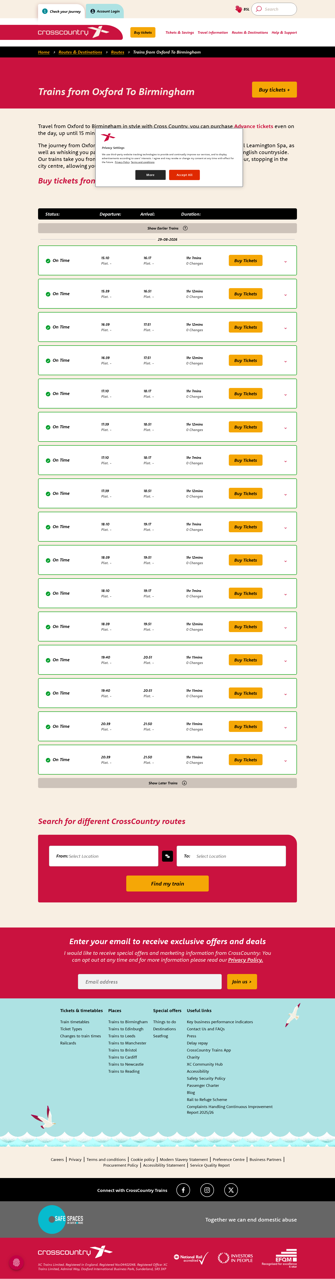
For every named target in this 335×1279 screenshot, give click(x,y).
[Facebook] (183, 1190)
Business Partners (265, 1159)
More (150, 175)
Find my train (167, 883)
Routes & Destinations (80, 52)
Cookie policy (143, 1159)
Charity (193, 1057)
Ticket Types (71, 1028)
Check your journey (65, 11)
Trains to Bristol (122, 1050)
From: (62, 856)
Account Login (108, 11)
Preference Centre (229, 1159)
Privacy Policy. (245, 959)
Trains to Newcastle (126, 1064)
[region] (169, 157)
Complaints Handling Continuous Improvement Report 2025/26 (230, 1109)
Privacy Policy (122, 162)
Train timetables (74, 1021)
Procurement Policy (120, 1165)
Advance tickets (253, 126)
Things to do (164, 1021)
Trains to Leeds (121, 1036)
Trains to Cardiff (122, 1057)
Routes (117, 52)
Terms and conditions (106, 1159)
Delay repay (197, 1043)
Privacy (75, 1159)
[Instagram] (207, 1190)
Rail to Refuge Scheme (207, 1099)
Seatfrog (160, 1036)
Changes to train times (80, 1036)
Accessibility (198, 1071)
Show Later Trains (163, 783)
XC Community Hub (205, 1064)
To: (187, 856)
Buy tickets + (274, 89)
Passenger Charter (203, 1085)
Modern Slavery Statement (184, 1159)
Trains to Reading (123, 1071)
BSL (247, 9)
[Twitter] (231, 1190)
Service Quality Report (210, 1165)
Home (44, 52)
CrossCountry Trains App (209, 1050)
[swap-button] (167, 856)
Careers (57, 1159)
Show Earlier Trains (162, 228)
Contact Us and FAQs (206, 1028)
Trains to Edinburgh (126, 1028)
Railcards (68, 1043)
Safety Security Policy (206, 1078)
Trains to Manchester (127, 1043)
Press (191, 1036)
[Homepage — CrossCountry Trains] (73, 32)
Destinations (164, 1028)
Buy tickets (143, 32)
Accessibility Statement (164, 1165)
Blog (191, 1092)
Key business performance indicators (220, 1021)
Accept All (185, 175)
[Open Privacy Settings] (16, 1262)
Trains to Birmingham (128, 1021)
